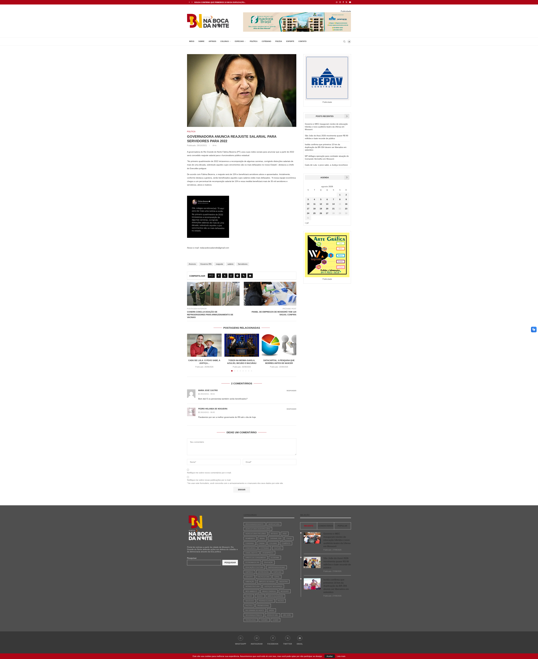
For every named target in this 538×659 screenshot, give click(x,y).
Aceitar (330, 656)
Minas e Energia (269, 591)
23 (346, 209)
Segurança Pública (253, 615)
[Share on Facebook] (218, 275)
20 (327, 209)
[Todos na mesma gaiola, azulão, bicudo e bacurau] (241, 345)
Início (191, 41)
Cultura (277, 548)
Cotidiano (266, 41)
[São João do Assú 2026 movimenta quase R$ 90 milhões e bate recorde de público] (312, 562)
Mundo (260, 596)
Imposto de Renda (266, 581)
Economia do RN (252, 562)
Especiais (239, 41)
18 (314, 209)
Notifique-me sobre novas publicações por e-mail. (209, 480)
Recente (308, 526)
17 (308, 209)
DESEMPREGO (267, 553)
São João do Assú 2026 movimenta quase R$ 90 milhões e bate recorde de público (337, 563)
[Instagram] (340, 2)
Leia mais (341, 656)
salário (230, 264)
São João (287, 615)
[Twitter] (346, 2)
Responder (291, 390)
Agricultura (273, 524)
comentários (325, 526)
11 (314, 204)
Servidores (242, 264)
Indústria (283, 581)
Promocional (263, 605)
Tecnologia (250, 620)
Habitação (249, 581)
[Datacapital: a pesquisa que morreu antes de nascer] (279, 345)
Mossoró (285, 591)
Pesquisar (192, 558)
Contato (302, 41)
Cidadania (249, 543)
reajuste (219, 264)
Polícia (278, 41)
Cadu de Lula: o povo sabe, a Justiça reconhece (326, 165)
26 (321, 213)
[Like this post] (212, 275)
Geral (277, 577)
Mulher (248, 596)
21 (333, 209)
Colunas (224, 41)
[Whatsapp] (337, 2)
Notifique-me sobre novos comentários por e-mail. (209, 473)
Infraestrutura (252, 586)
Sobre (201, 41)
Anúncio (192, 264)
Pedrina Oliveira (266, 601)
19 (321, 209)
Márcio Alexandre (275, 596)
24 (308, 213)
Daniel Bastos (251, 553)
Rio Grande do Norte (254, 610)
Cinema (262, 543)
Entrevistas (263, 572)
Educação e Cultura (254, 567)
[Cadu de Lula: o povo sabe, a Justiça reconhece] (204, 345)
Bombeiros (250, 538)
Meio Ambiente (251, 591)
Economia (275, 557)
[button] (189, 2)
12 (321, 204)
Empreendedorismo (276, 567)
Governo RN (205, 264)
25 (314, 213)
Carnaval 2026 (275, 538)
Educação (268, 562)
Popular (342, 526)
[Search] (344, 41)
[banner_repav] (297, 13)
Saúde (271, 610)
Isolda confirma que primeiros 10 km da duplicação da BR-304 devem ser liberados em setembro (325, 147)
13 (327, 204)
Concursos (250, 548)
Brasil (262, 538)
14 (333, 204)
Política (254, 41)
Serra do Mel (272, 615)
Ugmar (275, 620)
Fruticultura (263, 577)
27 (327, 213)
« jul (307, 223)
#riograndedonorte (254, 524)
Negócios (249, 601)
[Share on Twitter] (224, 275)
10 (308, 204)
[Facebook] (343, 2)
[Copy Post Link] (243, 275)
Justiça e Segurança (273, 586)
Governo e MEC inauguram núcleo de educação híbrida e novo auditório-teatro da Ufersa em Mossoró (326, 127)
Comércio (286, 543)
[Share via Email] (250, 275)
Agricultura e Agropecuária (257, 529)
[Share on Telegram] (237, 275)
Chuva (289, 538)
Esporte (290, 41)
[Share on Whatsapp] (231, 275)
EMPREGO (249, 572)
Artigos (212, 41)
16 (346, 204)
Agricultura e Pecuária (255, 533)
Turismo (264, 620)
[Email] (350, 2)
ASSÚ (285, 533)
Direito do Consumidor (255, 557)
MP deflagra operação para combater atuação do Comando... (224, 2)
